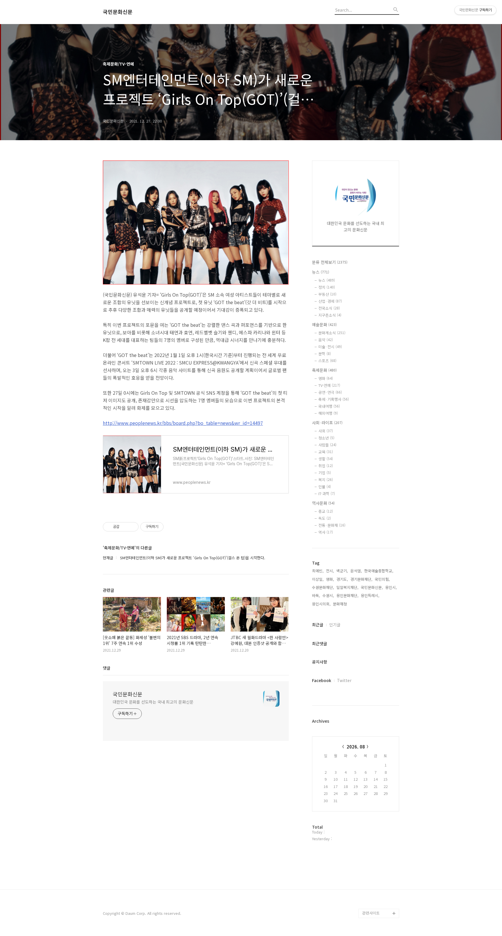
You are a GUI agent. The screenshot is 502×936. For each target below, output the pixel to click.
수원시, (328, 595)
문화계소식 (331, 333)
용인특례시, (370, 595)
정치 (326, 287)
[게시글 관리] (132, 526)
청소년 (326, 438)
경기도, (342, 579)
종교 (325, 511)
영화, (330, 579)
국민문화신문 (117, 12)
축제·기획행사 (333, 399)
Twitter (344, 680)
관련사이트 (371, 913)
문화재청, (340, 604)
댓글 (106, 668)
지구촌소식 (329, 315)
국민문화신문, (372, 587)
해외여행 (328, 413)
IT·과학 (326, 493)
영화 (325, 378)
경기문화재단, (361, 579)
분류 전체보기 (329, 262)
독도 (324, 518)
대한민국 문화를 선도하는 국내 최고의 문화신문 (153, 702)
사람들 (327, 445)
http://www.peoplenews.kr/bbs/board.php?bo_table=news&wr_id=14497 (183, 422)
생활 (325, 458)
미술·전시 (330, 346)
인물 (324, 486)
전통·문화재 (331, 525)
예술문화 (324, 324)
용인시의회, (321, 604)
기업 (324, 472)
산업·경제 (330, 301)
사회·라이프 (327, 422)
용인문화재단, (347, 595)
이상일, (318, 579)
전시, (330, 570)
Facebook (321, 680)
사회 (325, 431)
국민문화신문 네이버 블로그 (379, 890)
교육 (325, 452)
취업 (325, 465)
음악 (325, 339)
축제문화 (324, 370)
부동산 (327, 294)
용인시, (391, 587)
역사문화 (323, 503)
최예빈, (318, 570)
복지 (325, 479)
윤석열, (356, 570)
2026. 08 (356, 747)
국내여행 (329, 406)
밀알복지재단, (347, 587)
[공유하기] (124, 526)
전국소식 (329, 308)
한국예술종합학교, (378, 570)
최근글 (317, 624)
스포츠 (327, 360)
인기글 (334, 624)
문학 (324, 353)
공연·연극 (330, 392)
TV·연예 (329, 385)
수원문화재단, (323, 587)
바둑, (316, 595)
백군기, (342, 570)
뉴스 (320, 272)
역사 (325, 532)
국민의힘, (382, 579)
